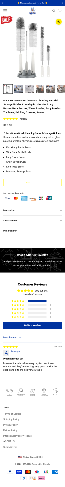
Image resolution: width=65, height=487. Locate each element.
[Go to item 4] (40, 89)
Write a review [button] (32, 325)
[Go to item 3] (29, 89)
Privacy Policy (10, 425)
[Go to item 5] (50, 89)
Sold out (32, 182)
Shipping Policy (11, 419)
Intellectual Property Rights (17, 435)
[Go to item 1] (8, 89)
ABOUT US (9, 441)
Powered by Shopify (41, 464)
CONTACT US (10, 447)
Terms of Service (12, 413)
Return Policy (10, 430)
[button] (10, 119)
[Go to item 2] (18, 89)
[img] (10, 347)
